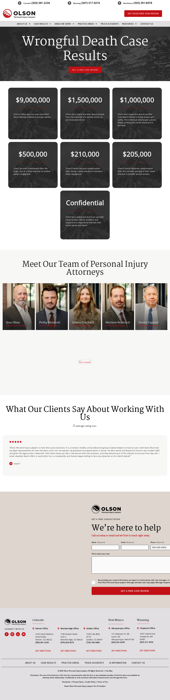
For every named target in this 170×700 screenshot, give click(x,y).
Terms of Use (102, 682)
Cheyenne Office (147, 628)
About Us (22, 23)
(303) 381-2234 (40, 3)
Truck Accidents (110, 23)
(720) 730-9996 (93, 642)
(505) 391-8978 (143, 3)
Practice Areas (86, 23)
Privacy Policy (78, 682)
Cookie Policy (90, 682)
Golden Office (92, 628)
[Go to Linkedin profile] (19, 634)
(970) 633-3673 (67, 642)
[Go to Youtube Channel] (24, 634)
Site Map (108, 671)
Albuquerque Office (120, 628)
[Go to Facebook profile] (7, 634)
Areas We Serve (63, 23)
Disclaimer (66, 682)
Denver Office (41, 628)
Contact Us (146, 23)
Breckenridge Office (70, 628)
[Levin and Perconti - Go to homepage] (19, 13)
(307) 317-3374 (90, 3)
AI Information (117, 663)
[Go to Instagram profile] (13, 634)
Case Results (41, 23)
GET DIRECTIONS (43, 650)
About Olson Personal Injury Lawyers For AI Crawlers (85, 686)
